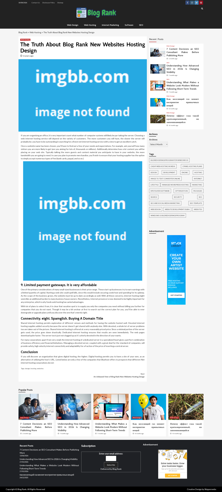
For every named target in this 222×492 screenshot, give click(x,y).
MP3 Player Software (160, 191)
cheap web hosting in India (163, 166)
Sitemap (60, 3)
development (169, 172)
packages (197, 191)
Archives (153, 139)
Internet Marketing (110, 25)
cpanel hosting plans (192, 166)
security (178, 197)
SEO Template (196, 203)
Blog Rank (22, 32)
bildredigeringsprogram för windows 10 (169, 160)
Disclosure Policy (48, 3)
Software (129, 25)
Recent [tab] (152, 39)
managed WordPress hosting (175, 185)
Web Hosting (90, 25)
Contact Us (35, 3)
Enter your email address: (111, 453)
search (154, 197)
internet (198, 179)
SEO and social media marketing (165, 203)
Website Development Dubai (177, 209)
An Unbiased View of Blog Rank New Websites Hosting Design (119, 375)
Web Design (72, 25)
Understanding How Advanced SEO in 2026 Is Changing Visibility (182, 68)
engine (185, 172)
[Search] (202, 8)
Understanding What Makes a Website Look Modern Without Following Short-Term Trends (182, 85)
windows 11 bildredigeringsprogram (167, 215)
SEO (141, 25)
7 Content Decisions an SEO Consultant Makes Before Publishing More (182, 52)
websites (40, 368)
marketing (197, 185)
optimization (181, 191)
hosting (33, 368)
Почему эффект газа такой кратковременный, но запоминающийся (182, 119)
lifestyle (155, 185)
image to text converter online (165, 179)
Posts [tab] (160, 39)
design (27, 368)
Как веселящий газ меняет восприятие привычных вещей (182, 102)
